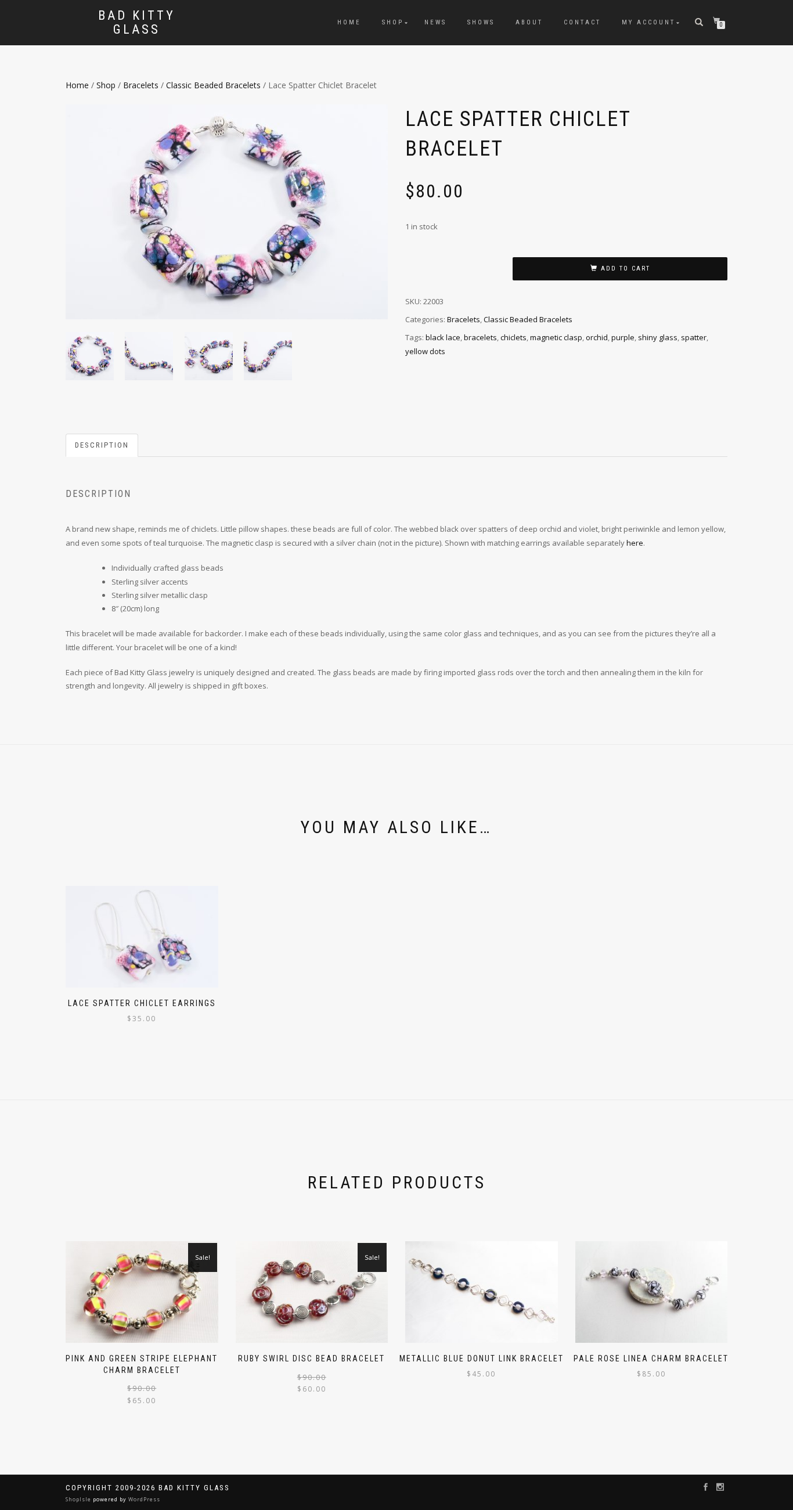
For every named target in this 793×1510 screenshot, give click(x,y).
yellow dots (425, 351)
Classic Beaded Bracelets (213, 85)
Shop (392, 22)
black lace (443, 337)
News (435, 22)
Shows (481, 22)
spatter (694, 337)
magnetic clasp (556, 337)
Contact (582, 22)
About (529, 22)
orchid (597, 337)
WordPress (143, 1499)
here (634, 543)
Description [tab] (102, 445)
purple (623, 337)
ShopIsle (79, 1499)
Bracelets (140, 85)
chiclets (513, 337)
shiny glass (657, 337)
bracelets (480, 337)
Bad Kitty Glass (136, 23)
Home (349, 22)
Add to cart (625, 268)
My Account (648, 22)
